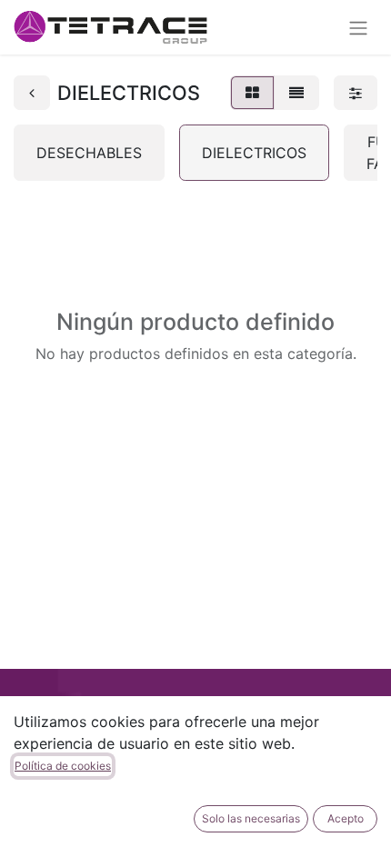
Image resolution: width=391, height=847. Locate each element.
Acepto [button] (345, 818)
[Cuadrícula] (252, 92)
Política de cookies (63, 765)
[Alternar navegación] (358, 27)
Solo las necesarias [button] (251, 818)
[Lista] (296, 92)
